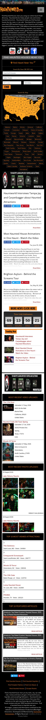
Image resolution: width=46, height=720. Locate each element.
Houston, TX (13, 598)
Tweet (15, 675)
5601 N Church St (21, 447)
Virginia (8, 157)
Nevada (40, 142)
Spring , (17, 431)
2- (4, 552)
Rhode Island (27, 151)
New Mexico (30, 145)
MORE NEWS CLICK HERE (23, 308)
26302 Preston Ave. (21, 428)
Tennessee (18, 154)
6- (4, 592)
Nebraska (32, 142)
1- (4, 543)
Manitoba (21, 163)
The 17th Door (8, 402)
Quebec (6, 163)
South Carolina (38, 151)
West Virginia (27, 157)
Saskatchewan (31, 163)
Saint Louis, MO (15, 548)
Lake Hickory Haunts (11, 476)
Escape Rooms (31, 688)
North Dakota (22, 148)
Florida (6, 133)
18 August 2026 (8, 517)
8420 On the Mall (20, 408)
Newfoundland (16, 160)
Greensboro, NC (15, 568)
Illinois (33, 133)
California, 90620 (20, 414)
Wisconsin (37, 157)
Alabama (7, 127)
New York (40, 145)
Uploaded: (23, 405)
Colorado (6, 130)
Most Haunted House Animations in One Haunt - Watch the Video (26, 350)
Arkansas (30, 127)
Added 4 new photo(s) (36, 513)
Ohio (30, 148)
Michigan (29, 139)
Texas (27, 154)
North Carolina (10, 148)
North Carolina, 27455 (22, 453)
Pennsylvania (16, 151)
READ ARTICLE (37, 631)
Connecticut (16, 130)
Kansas (14, 136)
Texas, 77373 (19, 434)
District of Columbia (37, 130)
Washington (16, 157)
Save (22, 675)
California (39, 127)
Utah (33, 154)
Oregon (6, 151)
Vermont (39, 154)
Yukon (37, 166)
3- (4, 562)
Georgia (13, 133)
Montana (23, 142)
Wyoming (6, 160)
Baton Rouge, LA (15, 578)
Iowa (7, 136)
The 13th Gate (9, 575)
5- (4, 582)
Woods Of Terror (9, 441)
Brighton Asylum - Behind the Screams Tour (25, 359)
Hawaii (21, 133)
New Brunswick (38, 160)
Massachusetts (18, 139)
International (23, 169)
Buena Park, (19, 411)
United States (19, 417)
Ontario (13, 163)
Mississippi (7, 142)
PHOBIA (7, 595)
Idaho (27, 133)
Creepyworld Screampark (13, 556)
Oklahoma (37, 148)
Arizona (22, 127)
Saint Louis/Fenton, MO (17, 558)
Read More (36, 228)
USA (16, 437)
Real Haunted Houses (17, 688)
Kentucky (22, 136)
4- (4, 572)
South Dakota (8, 154)
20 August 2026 (8, 472)
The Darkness (9, 546)
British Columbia (12, 166)
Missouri (15, 142)
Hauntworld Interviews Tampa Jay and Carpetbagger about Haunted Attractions (22, 197)
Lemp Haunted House (12, 585)
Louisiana (31, 136)
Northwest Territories (26, 166)
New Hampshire (8, 145)
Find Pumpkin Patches (15, 685)
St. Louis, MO (14, 588)
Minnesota (38, 139)
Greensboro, (19, 450)
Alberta (41, 163)
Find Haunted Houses (13, 681)
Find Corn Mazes (30, 685)
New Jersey (20, 145)
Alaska (15, 127)
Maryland (8, 139)
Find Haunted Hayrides (30, 681)
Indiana (40, 133)
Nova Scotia (27, 160)
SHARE (9, 206)
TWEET (18, 206)
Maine (38, 136)
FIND (6, 87)
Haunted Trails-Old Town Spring (15, 422)
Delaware (25, 130)
